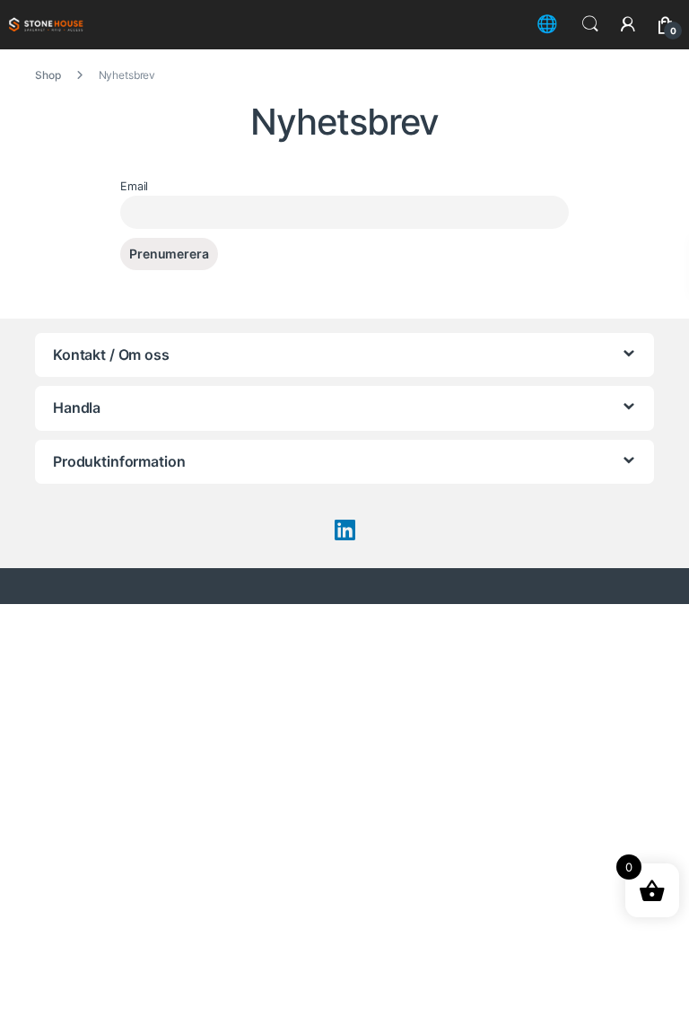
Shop (47, 75)
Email (134, 186)
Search (590, 24)
